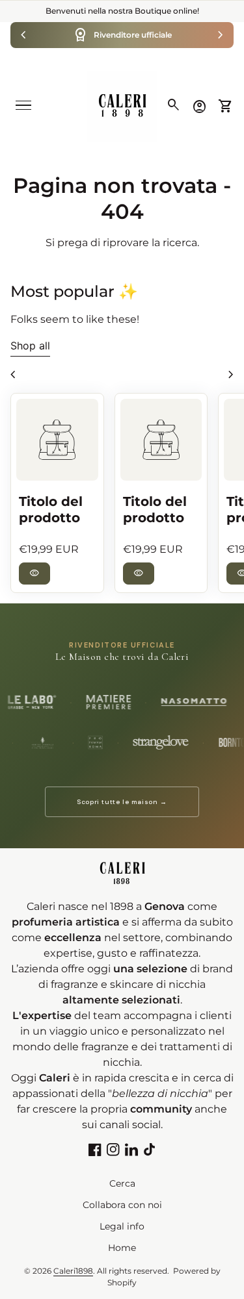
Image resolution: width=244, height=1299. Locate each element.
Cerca (122, 1183)
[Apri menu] (23, 105)
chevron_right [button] (220, 35)
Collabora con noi (122, 1205)
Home (122, 1248)
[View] (57, 440)
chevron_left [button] (23, 35)
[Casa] (122, 105)
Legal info (122, 1226)
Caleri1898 (73, 1271)
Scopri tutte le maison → (122, 802)
